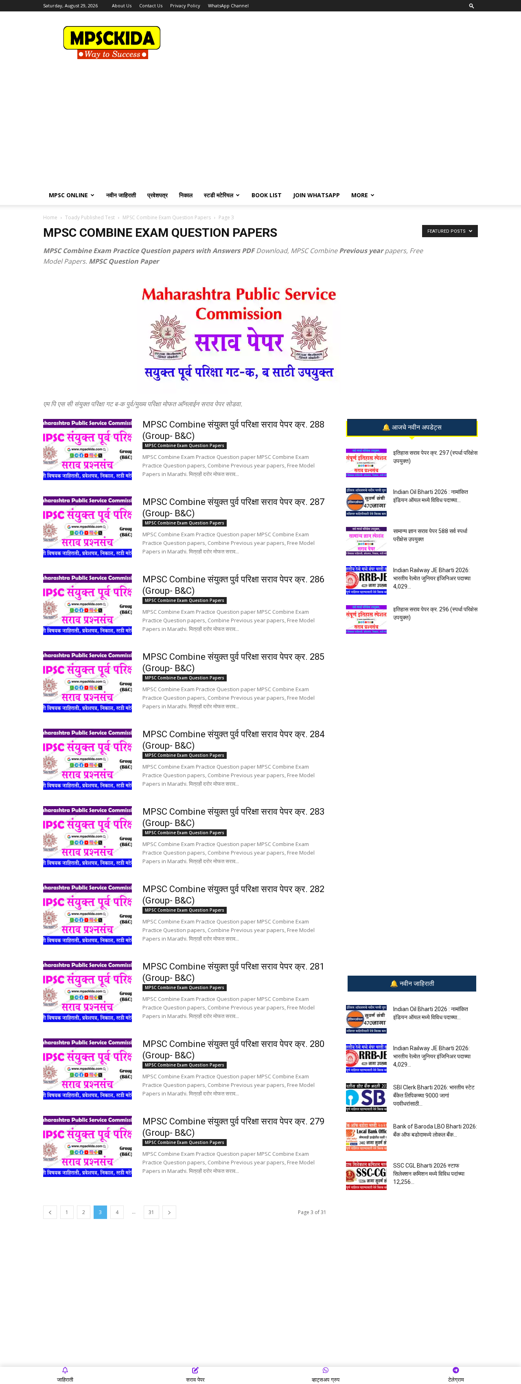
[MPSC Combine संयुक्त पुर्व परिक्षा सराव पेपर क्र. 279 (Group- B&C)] (87, 1146)
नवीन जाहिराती (121, 195)
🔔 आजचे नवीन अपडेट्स (412, 427)
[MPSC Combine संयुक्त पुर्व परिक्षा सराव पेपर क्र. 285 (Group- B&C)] (87, 681)
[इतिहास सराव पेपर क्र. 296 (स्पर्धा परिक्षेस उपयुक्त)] (366, 619)
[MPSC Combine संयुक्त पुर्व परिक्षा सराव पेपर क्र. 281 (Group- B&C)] (87, 991)
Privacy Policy (185, 5)
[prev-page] (50, 1212)
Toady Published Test (90, 217)
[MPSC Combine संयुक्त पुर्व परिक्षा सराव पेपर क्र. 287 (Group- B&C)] (87, 527)
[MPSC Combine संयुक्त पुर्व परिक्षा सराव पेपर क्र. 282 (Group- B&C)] (87, 914)
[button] (472, 5)
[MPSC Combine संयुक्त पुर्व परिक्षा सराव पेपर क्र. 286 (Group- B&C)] (87, 604)
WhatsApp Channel (228, 5)
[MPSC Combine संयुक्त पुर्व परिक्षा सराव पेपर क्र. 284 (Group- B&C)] (87, 759)
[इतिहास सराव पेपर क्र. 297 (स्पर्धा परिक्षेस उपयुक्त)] (366, 463)
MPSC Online (68, 195)
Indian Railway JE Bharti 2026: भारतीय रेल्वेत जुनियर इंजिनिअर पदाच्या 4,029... (432, 578)
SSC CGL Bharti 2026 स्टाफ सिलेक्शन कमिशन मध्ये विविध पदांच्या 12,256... (428, 1173)
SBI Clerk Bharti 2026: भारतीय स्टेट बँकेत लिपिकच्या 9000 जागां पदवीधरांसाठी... (434, 1095)
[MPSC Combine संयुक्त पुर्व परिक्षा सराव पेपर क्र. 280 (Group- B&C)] (87, 1069)
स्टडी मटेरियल (218, 195)
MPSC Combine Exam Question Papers (167, 217)
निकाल (186, 195)
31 (151, 1212)
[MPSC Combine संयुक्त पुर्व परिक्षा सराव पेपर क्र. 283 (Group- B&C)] (87, 836)
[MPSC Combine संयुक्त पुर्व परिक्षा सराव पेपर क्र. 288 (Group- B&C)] (87, 449)
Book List (267, 195)
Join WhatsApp (316, 195)
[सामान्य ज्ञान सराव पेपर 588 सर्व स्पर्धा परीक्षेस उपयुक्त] (366, 541)
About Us (121, 5)
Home (50, 217)
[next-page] (169, 1212)
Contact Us (150, 5)
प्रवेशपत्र (157, 195)
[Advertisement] (330, 41)
